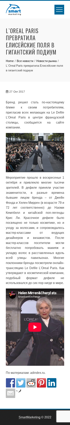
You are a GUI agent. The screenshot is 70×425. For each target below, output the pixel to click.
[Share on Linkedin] (51, 383)
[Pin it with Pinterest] (41, 383)
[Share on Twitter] (20, 383)
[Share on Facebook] (10, 383)
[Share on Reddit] (31, 383)
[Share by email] (10, 393)
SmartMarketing (29, 417)
